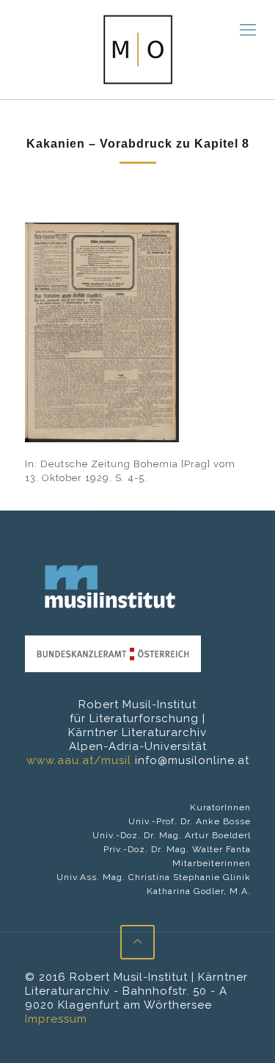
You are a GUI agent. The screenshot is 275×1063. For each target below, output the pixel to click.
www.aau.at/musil (78, 760)
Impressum (56, 1019)
